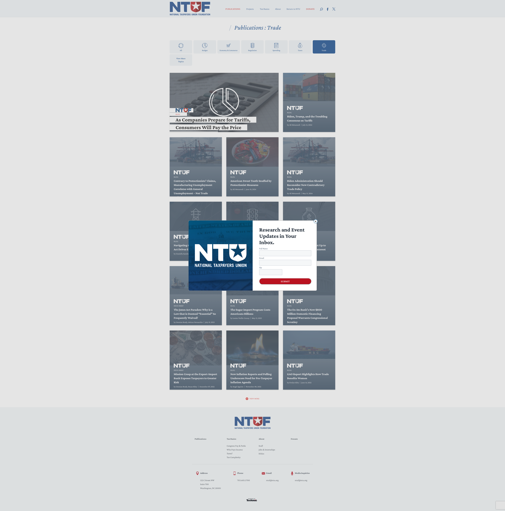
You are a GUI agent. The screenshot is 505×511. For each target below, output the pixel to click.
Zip (260, 267)
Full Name (263, 248)
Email (261, 258)
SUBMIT (285, 281)
